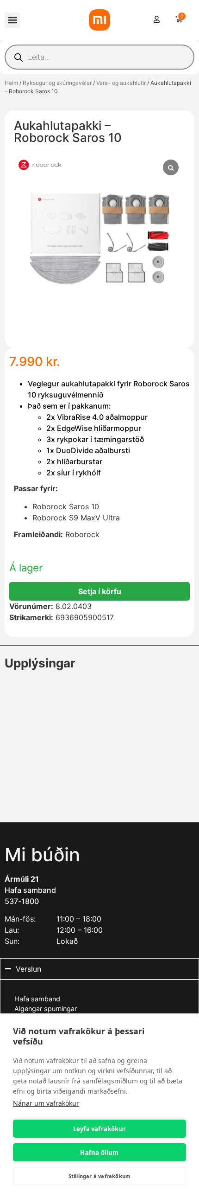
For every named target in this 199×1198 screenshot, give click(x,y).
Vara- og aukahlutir (121, 82)
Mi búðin (42, 854)
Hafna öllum (99, 1152)
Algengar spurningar (45, 1008)
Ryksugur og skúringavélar (57, 82)
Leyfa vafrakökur (99, 1129)
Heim (11, 82)
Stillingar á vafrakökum (99, 1175)
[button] (12, 20)
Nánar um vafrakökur (46, 1103)
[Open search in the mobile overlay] (99, 57)
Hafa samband (30, 890)
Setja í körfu (99, 591)
